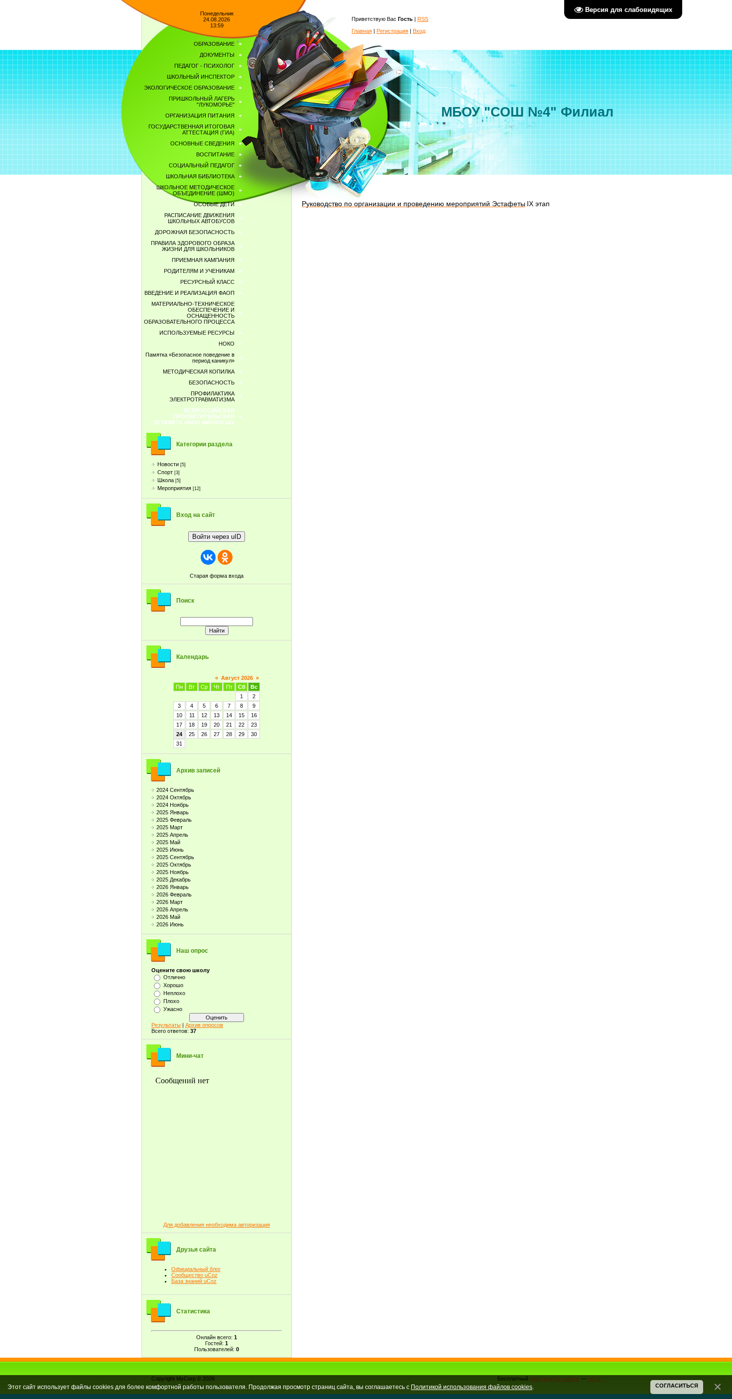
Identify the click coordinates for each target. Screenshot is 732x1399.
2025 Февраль (174, 820)
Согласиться (676, 1386)
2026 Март (169, 902)
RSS (422, 19)
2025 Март (169, 827)
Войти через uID (216, 536)
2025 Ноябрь (172, 872)
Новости (168, 464)
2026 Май (168, 917)
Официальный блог (196, 1269)
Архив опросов (204, 1025)
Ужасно (172, 1009)
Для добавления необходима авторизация (216, 1225)
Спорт (165, 472)
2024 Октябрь (173, 797)
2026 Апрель (172, 909)
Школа (165, 480)
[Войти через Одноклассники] (225, 557)
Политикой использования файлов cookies (471, 1387)
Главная (362, 31)
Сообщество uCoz (194, 1275)
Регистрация (392, 31)
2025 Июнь (170, 850)
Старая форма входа (217, 576)
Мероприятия (174, 488)
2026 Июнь (170, 924)
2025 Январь (172, 812)
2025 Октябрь (173, 865)
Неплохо (174, 993)
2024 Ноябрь (172, 805)
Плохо (171, 1001)
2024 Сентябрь (175, 790)
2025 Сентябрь (175, 857)
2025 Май (168, 842)
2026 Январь (172, 887)
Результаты (166, 1025)
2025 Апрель (172, 835)
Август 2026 (237, 678)
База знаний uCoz (194, 1281)
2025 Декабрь (173, 880)
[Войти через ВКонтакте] (208, 557)
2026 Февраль (174, 894)
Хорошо (173, 985)
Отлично (174, 977)
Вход (419, 31)
